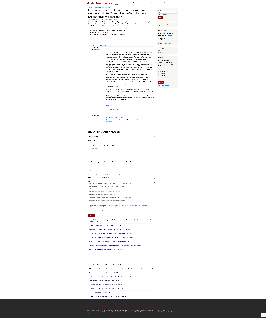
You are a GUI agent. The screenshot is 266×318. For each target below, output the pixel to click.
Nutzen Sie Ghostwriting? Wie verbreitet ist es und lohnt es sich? (106, 225)
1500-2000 (162, 71)
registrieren (137, 205)
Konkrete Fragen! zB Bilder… (115, 117)
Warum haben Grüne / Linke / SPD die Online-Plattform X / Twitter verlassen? (109, 265)
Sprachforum (114, 202)
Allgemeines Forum (105, 7)
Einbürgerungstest (119, 2)
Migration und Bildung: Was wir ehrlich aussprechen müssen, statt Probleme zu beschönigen (113, 237)
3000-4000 (162, 75)
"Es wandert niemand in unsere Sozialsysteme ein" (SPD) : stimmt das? (107, 273)
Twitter (162, 306)
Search (159, 10)
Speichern (91, 215)
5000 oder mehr (164, 79)
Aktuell (170, 2)
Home (89, 306)
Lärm (169, 35)
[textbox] (121, 153)
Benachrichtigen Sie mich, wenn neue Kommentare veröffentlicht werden (111, 162)
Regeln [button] (91, 182)
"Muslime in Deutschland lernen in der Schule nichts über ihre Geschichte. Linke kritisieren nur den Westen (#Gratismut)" (121, 269)
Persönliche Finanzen (113, 50)
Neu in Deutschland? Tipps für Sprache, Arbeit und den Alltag (105, 261)
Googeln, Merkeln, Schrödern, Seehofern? (100, 292)
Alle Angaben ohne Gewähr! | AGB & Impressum (112, 306)
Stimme (161, 82)
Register (160, 25)
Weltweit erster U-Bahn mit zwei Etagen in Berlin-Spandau (104, 280)
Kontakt (95, 306)
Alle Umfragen (163, 86)
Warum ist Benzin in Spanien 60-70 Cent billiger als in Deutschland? (106, 288)
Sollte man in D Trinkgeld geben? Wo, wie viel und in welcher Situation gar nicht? (110, 233)
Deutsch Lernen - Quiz (160, 2)
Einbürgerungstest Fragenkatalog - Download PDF (139, 306)
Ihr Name (90, 165)
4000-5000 (162, 77)
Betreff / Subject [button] (93, 136)
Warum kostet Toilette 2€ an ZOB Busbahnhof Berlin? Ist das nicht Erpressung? (110, 229)
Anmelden (167, 25)
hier (169, 43)
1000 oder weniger (164, 68)
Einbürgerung (130, 2)
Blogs (150, 2)
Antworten (109, 105)
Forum (145, 2)
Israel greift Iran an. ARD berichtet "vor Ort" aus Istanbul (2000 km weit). (108, 296)
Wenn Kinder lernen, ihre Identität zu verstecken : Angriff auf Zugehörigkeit (109, 241)
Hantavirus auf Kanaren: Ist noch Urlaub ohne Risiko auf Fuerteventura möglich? (110, 276)
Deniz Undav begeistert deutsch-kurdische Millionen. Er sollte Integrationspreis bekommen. (113, 257)
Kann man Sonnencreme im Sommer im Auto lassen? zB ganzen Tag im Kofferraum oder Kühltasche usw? (117, 253)
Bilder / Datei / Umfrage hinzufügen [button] (99, 177)
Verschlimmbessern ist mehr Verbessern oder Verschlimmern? (105, 284)
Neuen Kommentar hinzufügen (98, 45)
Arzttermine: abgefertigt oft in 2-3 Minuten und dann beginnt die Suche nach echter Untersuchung (115, 245)
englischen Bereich (103, 202)
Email (89, 170)
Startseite (90, 7)
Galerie (116, 4)
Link (117, 109)
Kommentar (91, 140)
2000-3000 (162, 73)
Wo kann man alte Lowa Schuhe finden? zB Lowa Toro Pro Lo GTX (106, 249)
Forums (97, 7)
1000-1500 (162, 70)
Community (139, 2)
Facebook (156, 306)
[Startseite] (99, 3)
